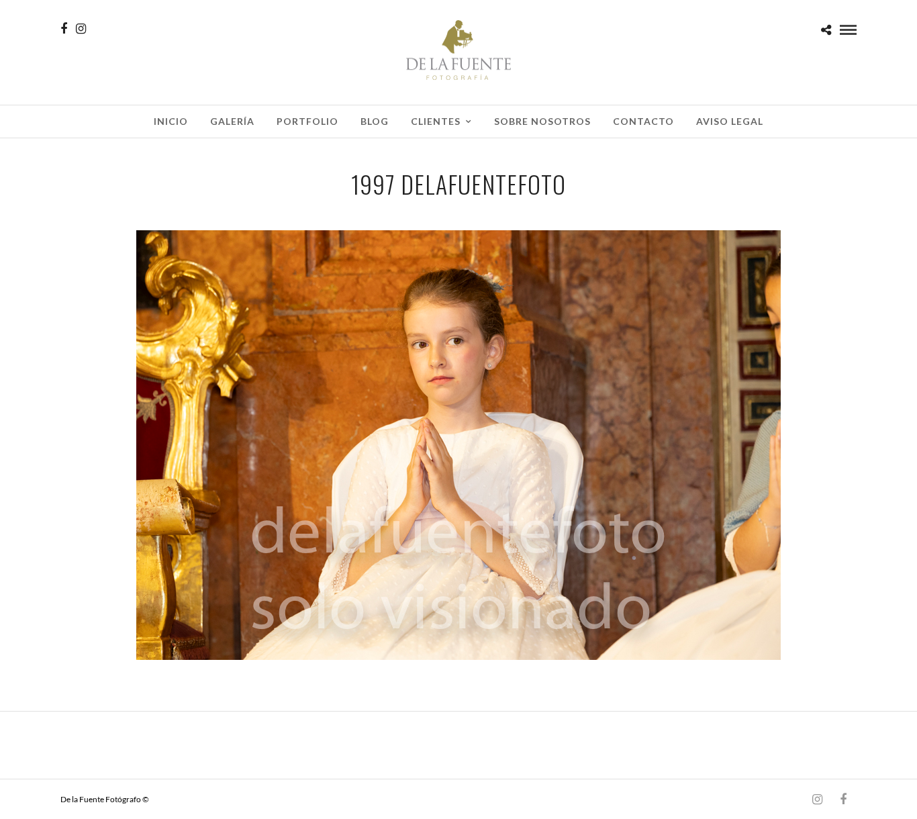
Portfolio (307, 121)
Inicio (171, 121)
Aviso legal (729, 121)
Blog (374, 121)
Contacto (643, 121)
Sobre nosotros (542, 121)
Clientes (436, 121)
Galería (232, 121)
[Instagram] (81, 29)
